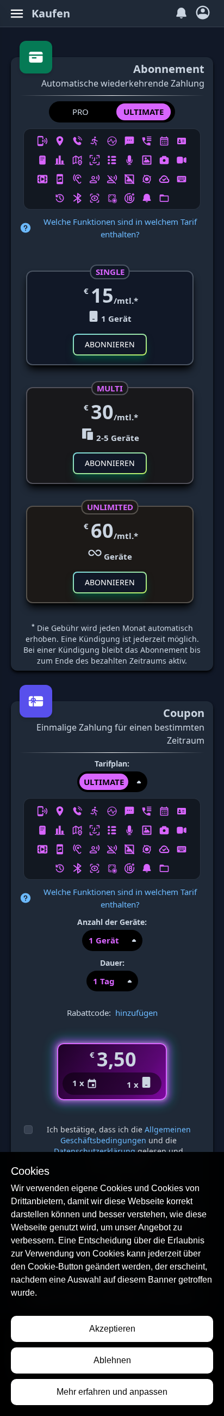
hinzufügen (136, 1012)
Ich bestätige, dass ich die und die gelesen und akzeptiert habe (119, 1145)
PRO (80, 111)
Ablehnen (112, 1360)
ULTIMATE (143, 111)
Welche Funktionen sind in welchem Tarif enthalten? (120, 228)
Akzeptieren (112, 1328)
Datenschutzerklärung (94, 1151)
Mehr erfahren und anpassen (112, 1391)
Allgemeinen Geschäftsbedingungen (125, 1134)
